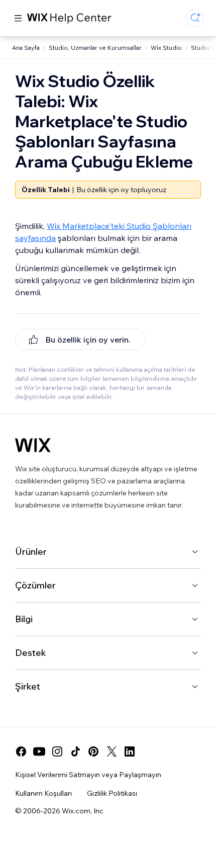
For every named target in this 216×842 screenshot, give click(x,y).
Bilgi (24, 619)
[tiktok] (75, 751)
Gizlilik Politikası (112, 793)
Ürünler (31, 551)
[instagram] (57, 751)
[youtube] (39, 751)
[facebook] (21, 751)
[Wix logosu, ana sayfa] (33, 445)
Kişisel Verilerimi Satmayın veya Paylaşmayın (88, 774)
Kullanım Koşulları (43, 793)
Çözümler (35, 585)
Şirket (27, 686)
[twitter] (111, 751)
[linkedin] (130, 751)
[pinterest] (93, 751)
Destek (30, 652)
